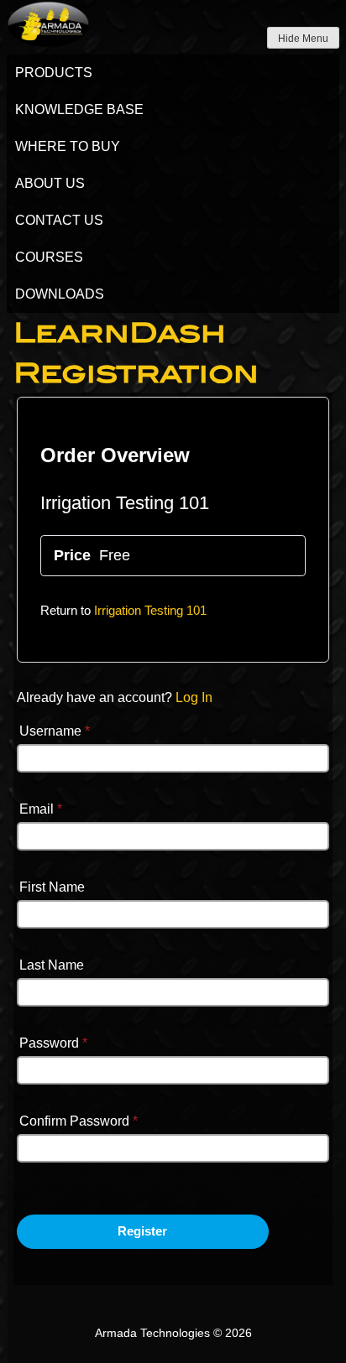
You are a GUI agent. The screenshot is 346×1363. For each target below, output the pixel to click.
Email (40, 809)
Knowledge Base (79, 109)
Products (53, 72)
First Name (52, 887)
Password (53, 1043)
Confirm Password (78, 1121)
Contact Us (59, 220)
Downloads (59, 294)
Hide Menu (303, 38)
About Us (50, 183)
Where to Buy (67, 146)
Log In (194, 697)
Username (54, 731)
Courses (49, 257)
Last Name (51, 965)
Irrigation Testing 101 (150, 610)
